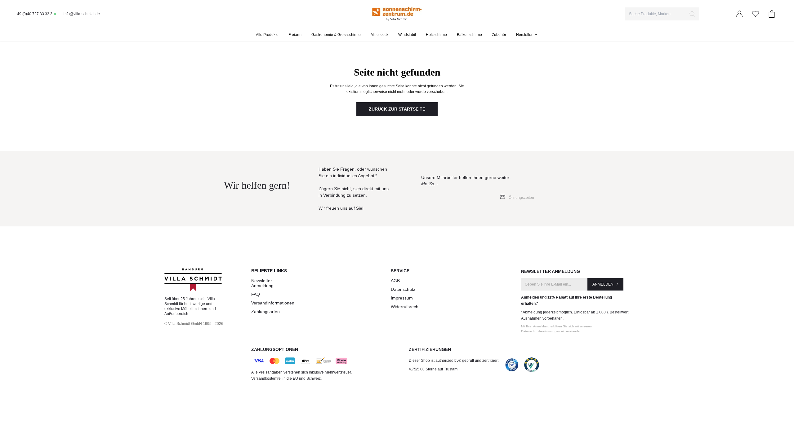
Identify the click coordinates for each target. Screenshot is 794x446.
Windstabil (407, 35)
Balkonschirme (469, 35)
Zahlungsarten (265, 311)
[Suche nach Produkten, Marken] (692, 14)
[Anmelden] (739, 14)
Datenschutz (403, 289)
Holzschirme (436, 35)
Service (400, 270)
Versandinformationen (272, 302)
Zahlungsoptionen (274, 349)
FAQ (255, 294)
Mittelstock (379, 35)
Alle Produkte (267, 35)
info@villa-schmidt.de (82, 14)
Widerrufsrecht (405, 306)
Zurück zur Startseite (397, 109)
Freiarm (294, 35)
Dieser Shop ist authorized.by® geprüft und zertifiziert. (454, 360)
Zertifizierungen (430, 349)
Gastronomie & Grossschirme (336, 35)
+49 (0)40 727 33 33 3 (33, 14)
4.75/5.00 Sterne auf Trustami (433, 369)
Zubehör (499, 35)
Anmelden (602, 284)
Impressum (402, 297)
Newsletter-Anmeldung (262, 283)
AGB (395, 280)
